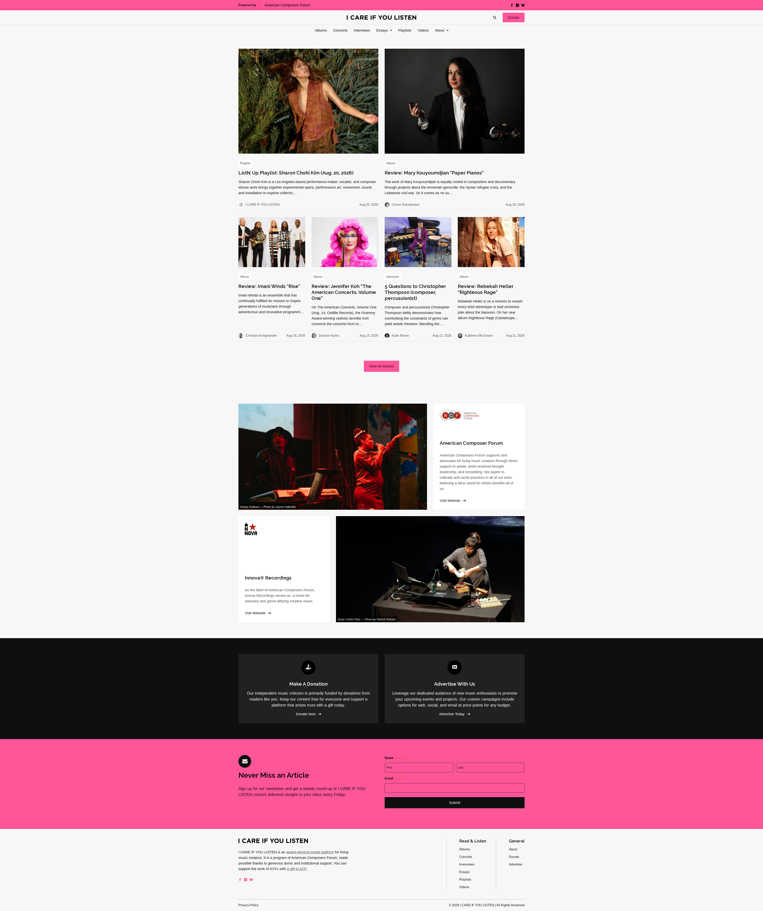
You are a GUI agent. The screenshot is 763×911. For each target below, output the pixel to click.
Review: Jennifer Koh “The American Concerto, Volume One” (344, 292)
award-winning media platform (310, 852)
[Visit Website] (479, 457)
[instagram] (517, 5)
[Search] (495, 17)
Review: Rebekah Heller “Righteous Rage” (485, 289)
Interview (392, 276)
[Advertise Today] (455, 688)
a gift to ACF (297, 869)
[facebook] (511, 5)
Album (390, 163)
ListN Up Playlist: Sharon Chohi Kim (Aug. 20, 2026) (295, 173)
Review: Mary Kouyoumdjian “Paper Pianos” (434, 173)
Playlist (245, 163)
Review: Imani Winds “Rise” (269, 286)
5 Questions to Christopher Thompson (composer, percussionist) (415, 292)
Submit (454, 803)
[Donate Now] (308, 688)
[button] (514, 17)
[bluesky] (523, 5)
